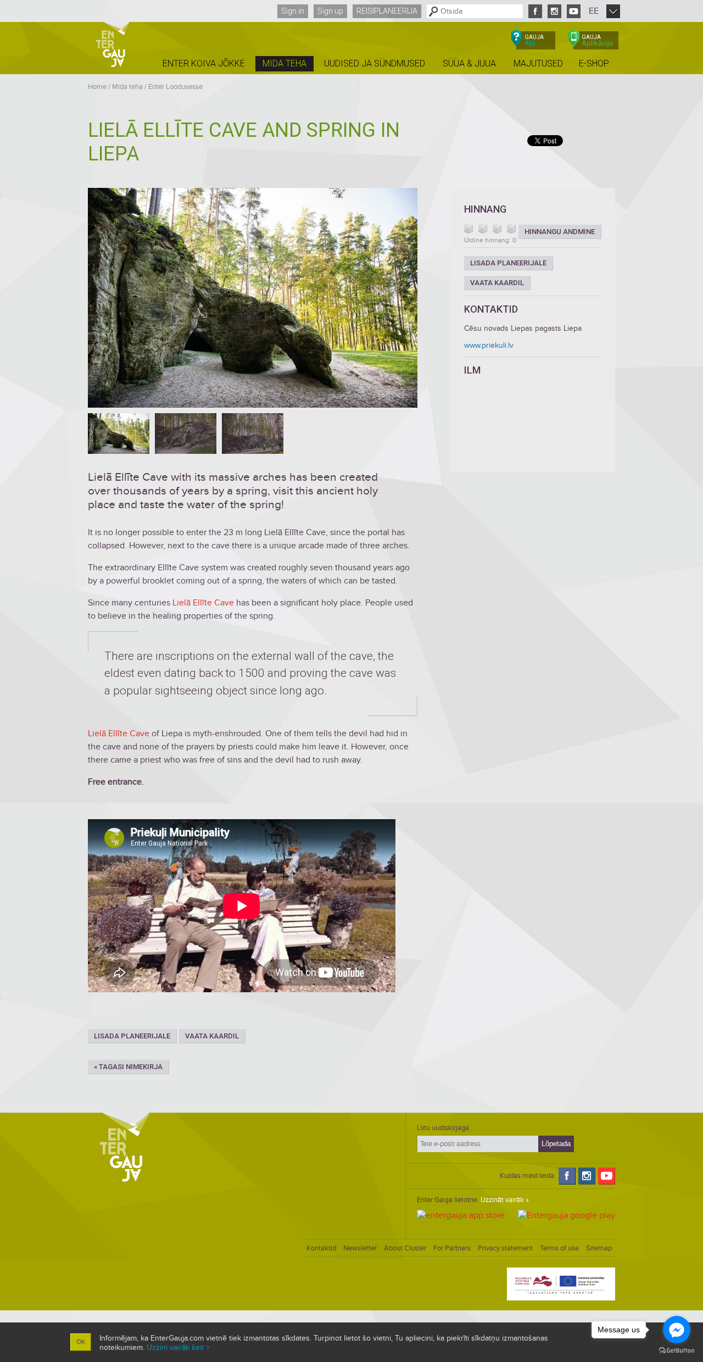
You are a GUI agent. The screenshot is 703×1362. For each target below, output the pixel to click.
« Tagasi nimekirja (128, 1067)
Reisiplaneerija (386, 11)
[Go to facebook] (676, 1329)
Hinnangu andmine (560, 231)
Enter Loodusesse (175, 86)
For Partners (452, 1248)
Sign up (330, 11)
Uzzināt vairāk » (505, 1200)
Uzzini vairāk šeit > (178, 1347)
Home (97, 86)
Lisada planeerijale (132, 1036)
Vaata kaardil (212, 1036)
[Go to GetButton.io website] (676, 1350)
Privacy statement (505, 1248)
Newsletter (360, 1248)
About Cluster (405, 1248)
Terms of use (559, 1248)
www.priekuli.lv (489, 345)
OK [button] (80, 1342)
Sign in (292, 11)
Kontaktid (321, 1248)
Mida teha (127, 86)
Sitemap (599, 1248)
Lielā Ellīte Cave (203, 602)
